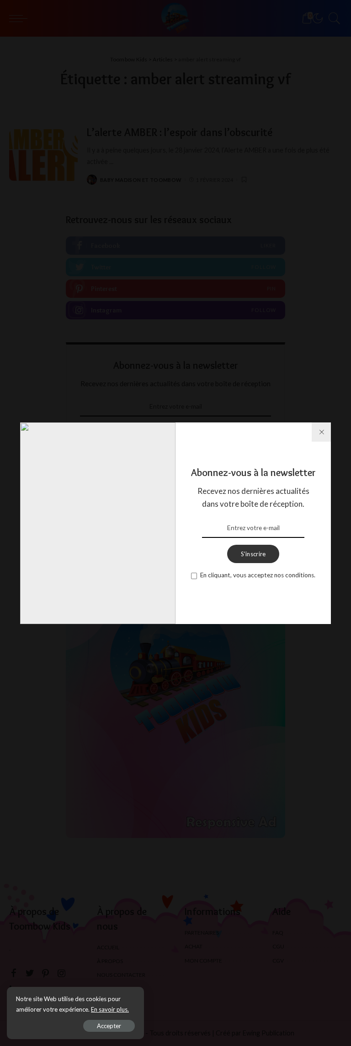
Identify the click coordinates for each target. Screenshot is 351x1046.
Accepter (109, 1026)
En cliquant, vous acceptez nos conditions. (257, 575)
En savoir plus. (110, 1009)
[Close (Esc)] (321, 432)
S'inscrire (253, 554)
